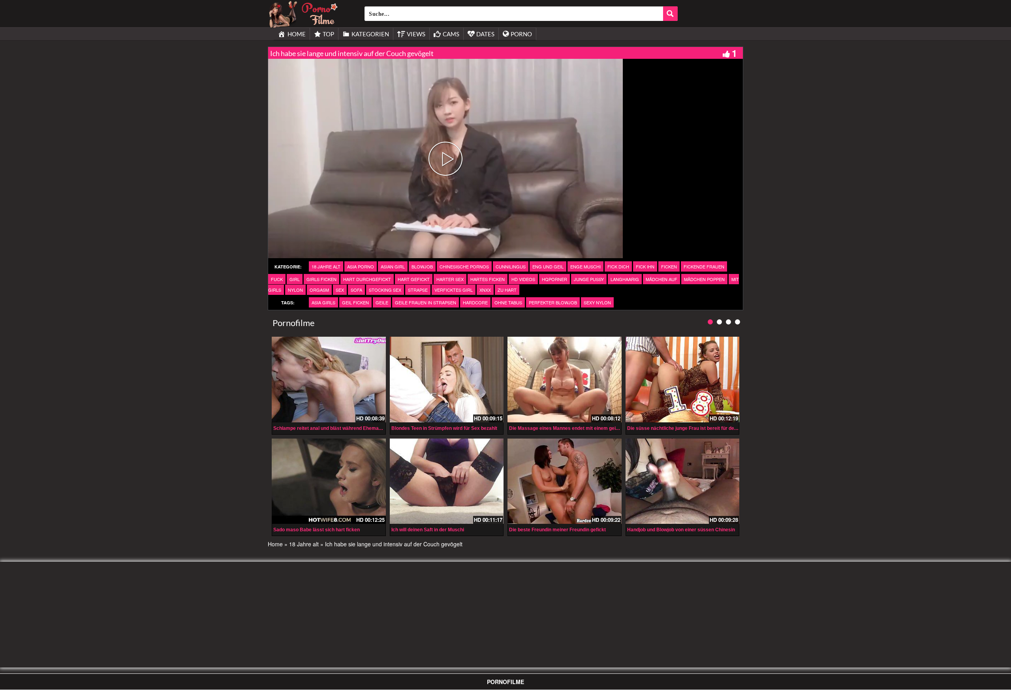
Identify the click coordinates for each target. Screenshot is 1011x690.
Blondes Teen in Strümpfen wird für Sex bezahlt (444, 428)
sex (340, 290)
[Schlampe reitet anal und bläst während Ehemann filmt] (329, 379)
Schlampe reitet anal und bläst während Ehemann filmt (334, 428)
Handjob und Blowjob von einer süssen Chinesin (681, 529)
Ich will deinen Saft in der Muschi (427, 529)
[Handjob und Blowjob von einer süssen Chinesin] (683, 481)
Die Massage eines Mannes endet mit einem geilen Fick (571, 428)
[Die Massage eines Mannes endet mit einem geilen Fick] (564, 379)
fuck (277, 279)
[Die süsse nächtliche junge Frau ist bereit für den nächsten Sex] (683, 379)
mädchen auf (661, 279)
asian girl (393, 266)
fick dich (618, 266)
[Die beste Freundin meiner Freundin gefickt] (564, 481)
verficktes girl (453, 290)
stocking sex (385, 290)
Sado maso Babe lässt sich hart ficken (316, 529)
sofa (356, 290)
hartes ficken (487, 279)
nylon (295, 290)
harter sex (450, 279)
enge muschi (585, 266)
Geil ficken (355, 302)
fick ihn (645, 266)
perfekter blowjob (553, 302)
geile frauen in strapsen (425, 302)
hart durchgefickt (367, 279)
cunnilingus (511, 266)
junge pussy (589, 279)
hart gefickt (414, 279)
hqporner (554, 279)
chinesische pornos (464, 266)
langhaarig (625, 279)
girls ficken (321, 279)
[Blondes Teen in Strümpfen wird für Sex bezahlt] (447, 379)
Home (275, 544)
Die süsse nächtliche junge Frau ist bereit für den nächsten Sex (698, 428)
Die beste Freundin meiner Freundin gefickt (557, 529)
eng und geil (548, 266)
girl (294, 279)
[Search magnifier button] (670, 13)
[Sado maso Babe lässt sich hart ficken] (329, 481)
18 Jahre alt (326, 266)
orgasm (319, 290)
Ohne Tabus (508, 302)
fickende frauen (704, 266)
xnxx (485, 290)
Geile (382, 302)
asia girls (323, 302)
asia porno (360, 266)
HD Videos (523, 279)
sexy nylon (597, 302)
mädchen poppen (704, 279)
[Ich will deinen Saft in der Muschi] (447, 481)
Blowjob (422, 266)
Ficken (669, 266)
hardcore (475, 302)
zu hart (507, 290)
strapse (418, 290)
